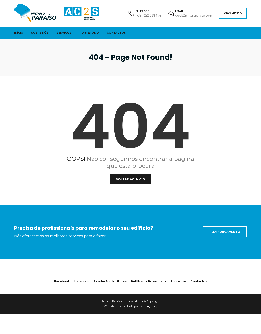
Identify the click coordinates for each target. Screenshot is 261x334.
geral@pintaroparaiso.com (193, 15)
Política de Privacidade (148, 281)
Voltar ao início (130, 179)
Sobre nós (40, 32)
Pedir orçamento (224, 232)
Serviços (63, 32)
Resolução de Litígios (110, 281)
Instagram (81, 281)
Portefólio (89, 32)
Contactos (116, 32)
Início (18, 32)
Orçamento (233, 13)
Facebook (62, 281)
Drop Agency (148, 306)
